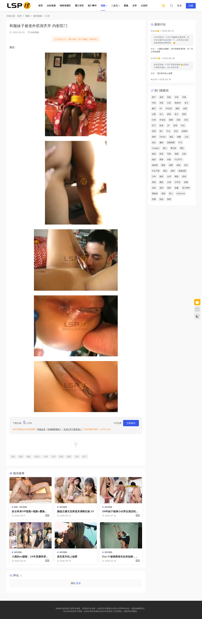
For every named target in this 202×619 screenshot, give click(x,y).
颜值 (177, 108)
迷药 (161, 188)
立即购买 (131, 423)
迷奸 (154, 159)
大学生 (177, 182)
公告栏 (144, 5)
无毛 (186, 120)
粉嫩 (176, 188)
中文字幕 (156, 171)
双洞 (21, 456)
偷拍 (154, 154)
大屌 (169, 182)
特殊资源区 (65, 5)
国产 (154, 97)
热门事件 (92, 5)
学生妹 (162, 120)
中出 (168, 131)
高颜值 (155, 193)
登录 (78, 583)
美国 (163, 193)
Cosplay (155, 148)
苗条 (169, 97)
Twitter (163, 137)
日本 (53, 456)
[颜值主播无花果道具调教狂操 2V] (76, 490)
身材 (161, 97)
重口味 (173, 148)
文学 (134, 5)
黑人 (171, 193)
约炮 (169, 159)
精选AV (178, 103)
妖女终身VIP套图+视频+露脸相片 (29, 511)
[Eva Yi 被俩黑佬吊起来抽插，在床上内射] (121, 535)
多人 (186, 103)
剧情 (184, 114)
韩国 (169, 199)
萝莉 (169, 114)
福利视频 (35, 32)
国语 (161, 154)
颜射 (161, 182)
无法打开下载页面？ (72, 429)
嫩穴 (154, 108)
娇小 (176, 114)
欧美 (61, 456)
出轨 (184, 154)
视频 (103, 5)
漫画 (169, 188)
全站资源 (51, 5)
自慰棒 (184, 131)
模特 (173, 171)
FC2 (180, 142)
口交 (169, 103)
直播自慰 (182, 171)
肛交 (176, 131)
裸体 (161, 159)
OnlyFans (181, 193)
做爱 (171, 165)
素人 (165, 148)
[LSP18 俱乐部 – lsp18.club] (19, 5)
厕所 (161, 176)
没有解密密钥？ (54, 429)
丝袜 (154, 188)
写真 (169, 154)
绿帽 (179, 137)
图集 (126, 5)
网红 (182, 148)
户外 (154, 176)
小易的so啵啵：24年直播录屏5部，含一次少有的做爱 (30, 556)
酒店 (171, 137)
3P (168, 125)
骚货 (163, 165)
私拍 (161, 199)
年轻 (46, 456)
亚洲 (154, 131)
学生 (183, 125)
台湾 (169, 176)
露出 (165, 171)
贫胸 (154, 199)
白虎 (77, 456)
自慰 (185, 108)
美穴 (186, 165)
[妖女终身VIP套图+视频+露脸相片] (30, 490)
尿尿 (154, 182)
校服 (186, 182)
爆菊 (69, 456)
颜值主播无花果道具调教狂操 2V (75, 511)
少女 (186, 137)
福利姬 (155, 165)
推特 (154, 137)
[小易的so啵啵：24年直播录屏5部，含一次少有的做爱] (30, 535)
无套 (161, 103)
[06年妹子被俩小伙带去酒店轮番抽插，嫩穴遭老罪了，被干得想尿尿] (121, 490)
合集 (154, 114)
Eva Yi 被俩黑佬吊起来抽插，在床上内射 (120, 556)
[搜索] (171, 5)
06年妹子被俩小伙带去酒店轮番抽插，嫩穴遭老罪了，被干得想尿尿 (120, 511)
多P (161, 131)
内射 (13, 456)
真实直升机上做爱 (67, 556)
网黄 (176, 176)
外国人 (37, 456)
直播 (171, 120)
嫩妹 (161, 142)
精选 (178, 165)
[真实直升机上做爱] (76, 535)
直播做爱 (171, 142)
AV (161, 108)
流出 (154, 142)
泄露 (176, 154)
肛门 (84, 456)
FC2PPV (178, 159)
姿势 (175, 125)
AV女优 (169, 108)
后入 (161, 114)
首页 (40, 5)
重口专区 (79, 5)
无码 (178, 120)
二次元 (114, 5)
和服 (28, 456)
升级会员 (41, 429)
